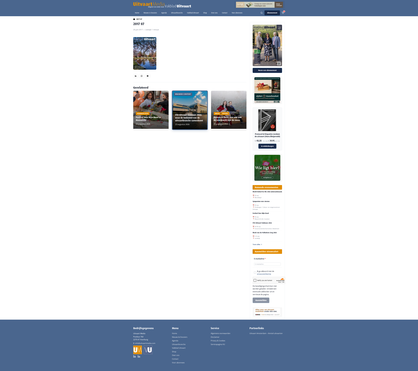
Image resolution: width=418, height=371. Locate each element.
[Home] (134, 19)
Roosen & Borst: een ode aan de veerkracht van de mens (228, 119)
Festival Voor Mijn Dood (261, 213)
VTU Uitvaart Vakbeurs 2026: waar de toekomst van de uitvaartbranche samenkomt (189, 117)
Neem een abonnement (267, 70)
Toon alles (256, 244)
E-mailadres (260, 258)
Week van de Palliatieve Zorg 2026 (265, 233)
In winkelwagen (267, 146)
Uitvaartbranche (177, 13)
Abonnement (272, 13)
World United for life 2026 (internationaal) (267, 192)
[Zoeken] (262, 13)
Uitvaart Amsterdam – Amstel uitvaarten (266, 333)
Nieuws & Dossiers (150, 13)
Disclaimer (215, 337)
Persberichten (142, 113)
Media (217, 113)
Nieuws (225, 113)
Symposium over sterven (261, 201)
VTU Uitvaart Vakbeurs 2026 (262, 223)
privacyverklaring (264, 274)
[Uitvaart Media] (162, 5)
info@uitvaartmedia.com (145, 343)
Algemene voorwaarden (220, 333)
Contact (224, 13)
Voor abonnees (237, 13)
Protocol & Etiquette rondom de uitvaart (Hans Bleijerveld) (267, 135)
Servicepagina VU (218, 344)
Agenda (164, 13)
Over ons (214, 13)
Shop (205, 13)
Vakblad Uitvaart (193, 13)
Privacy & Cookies (218, 340)
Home (137, 13)
